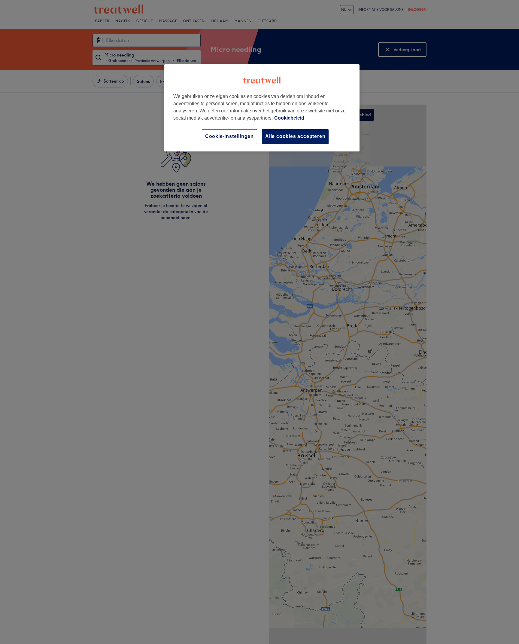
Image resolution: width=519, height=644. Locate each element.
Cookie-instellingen (229, 136)
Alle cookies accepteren (295, 136)
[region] (262, 107)
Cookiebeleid (289, 118)
